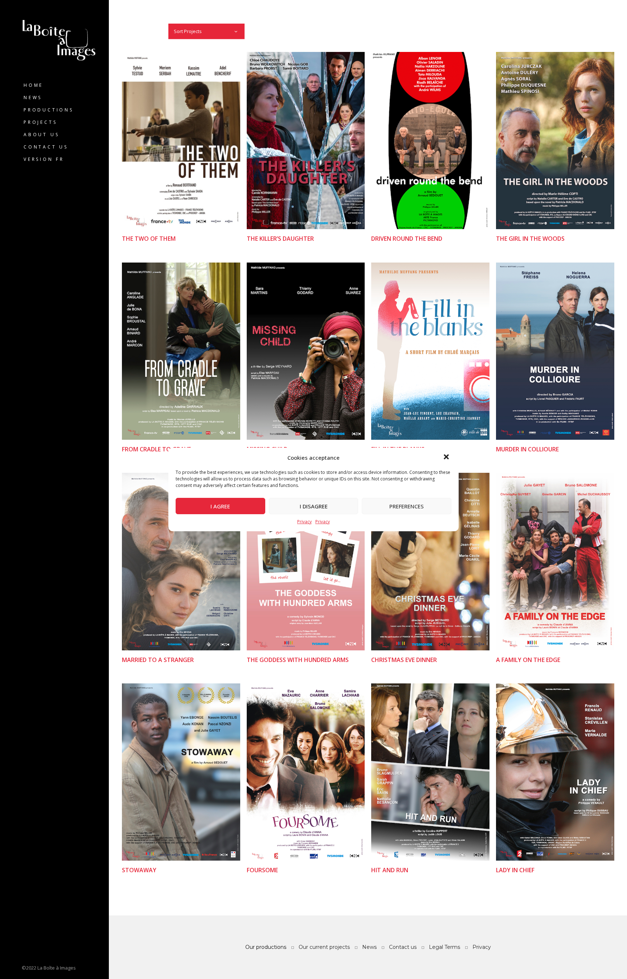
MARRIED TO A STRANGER (158, 660)
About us (41, 134)
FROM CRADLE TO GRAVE (156, 449)
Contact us (46, 147)
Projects (40, 122)
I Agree (220, 506)
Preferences (406, 506)
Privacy (304, 522)
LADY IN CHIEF (515, 870)
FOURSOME (262, 870)
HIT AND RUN (389, 870)
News (33, 97)
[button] (447, 457)
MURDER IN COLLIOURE (527, 449)
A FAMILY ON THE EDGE (528, 660)
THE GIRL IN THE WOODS (530, 239)
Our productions (265, 947)
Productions (49, 110)
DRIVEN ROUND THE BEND (406, 239)
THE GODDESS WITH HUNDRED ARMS (297, 660)
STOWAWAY (139, 870)
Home (33, 85)
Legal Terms (444, 947)
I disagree (314, 506)
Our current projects (324, 947)
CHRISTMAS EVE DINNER (404, 660)
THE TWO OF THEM (149, 239)
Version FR (44, 159)
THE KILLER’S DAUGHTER (280, 239)
